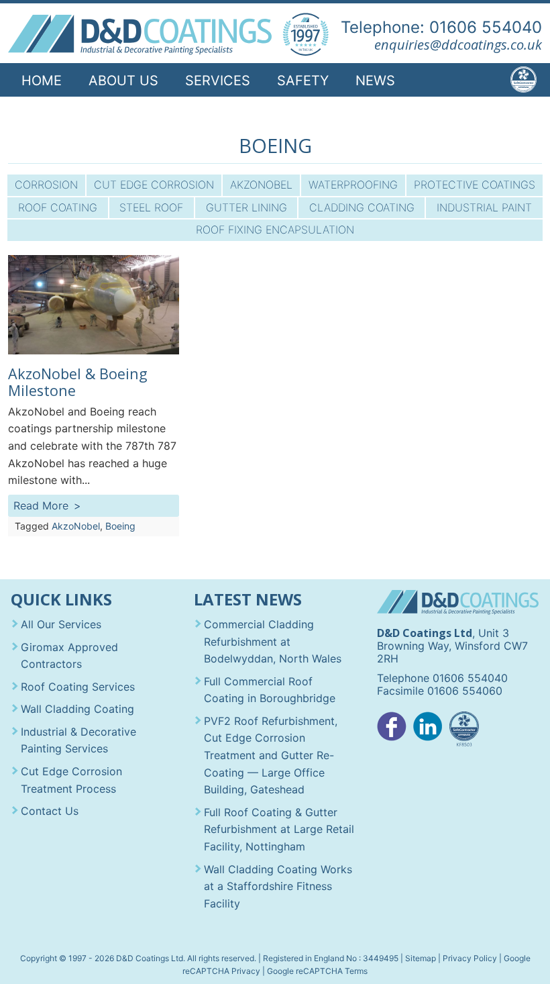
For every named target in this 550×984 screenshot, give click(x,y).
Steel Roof (151, 207)
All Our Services (61, 624)
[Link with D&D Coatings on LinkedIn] (428, 729)
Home (41, 80)
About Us (123, 80)
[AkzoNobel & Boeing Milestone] (93, 350)
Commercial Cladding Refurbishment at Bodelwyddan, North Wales (272, 641)
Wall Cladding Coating (77, 709)
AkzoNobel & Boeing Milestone (78, 382)
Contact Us (65, 115)
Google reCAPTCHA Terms (317, 971)
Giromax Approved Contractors (69, 655)
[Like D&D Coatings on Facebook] (391, 729)
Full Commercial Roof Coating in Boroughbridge (269, 690)
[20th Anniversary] (305, 34)
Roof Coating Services (78, 686)
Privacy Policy (470, 958)
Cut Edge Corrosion (154, 184)
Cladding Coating (362, 207)
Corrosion (46, 184)
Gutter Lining (246, 207)
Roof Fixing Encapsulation (275, 229)
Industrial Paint (484, 207)
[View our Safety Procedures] (464, 729)
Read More (40, 505)
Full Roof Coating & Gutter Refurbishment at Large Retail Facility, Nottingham (279, 829)
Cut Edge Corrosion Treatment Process (71, 780)
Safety (303, 80)
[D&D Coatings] (139, 35)
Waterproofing (353, 184)
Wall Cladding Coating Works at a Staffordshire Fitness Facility (278, 886)
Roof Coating (57, 207)
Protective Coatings (474, 184)
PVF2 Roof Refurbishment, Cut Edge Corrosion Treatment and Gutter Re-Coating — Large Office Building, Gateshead (270, 755)
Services (217, 80)
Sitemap (420, 958)
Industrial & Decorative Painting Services (78, 740)
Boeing (120, 526)
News (375, 80)
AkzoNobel (261, 184)
